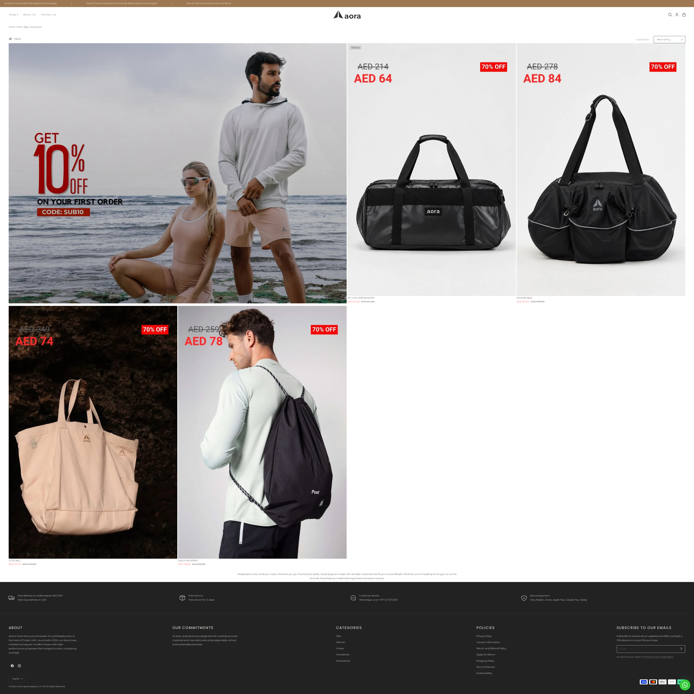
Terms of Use (653, 657)
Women (341, 642)
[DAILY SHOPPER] (262, 432)
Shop (19, 27)
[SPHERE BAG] (601, 169)
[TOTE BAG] (93, 432)
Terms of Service (485, 667)
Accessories (342, 654)
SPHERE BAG (524, 297)
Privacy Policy (484, 636)
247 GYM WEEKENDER (360, 297)
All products (343, 660)
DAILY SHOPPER (188, 560)
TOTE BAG (15, 560)
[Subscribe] (681, 648)
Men (338, 636)
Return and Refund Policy (491, 648)
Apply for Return (485, 654)
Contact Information (488, 642)
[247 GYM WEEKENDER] (431, 169)
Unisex (340, 648)
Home (12, 27)
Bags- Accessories (33, 27)
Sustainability (484, 673)
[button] (670, 15)
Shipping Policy (485, 660)
